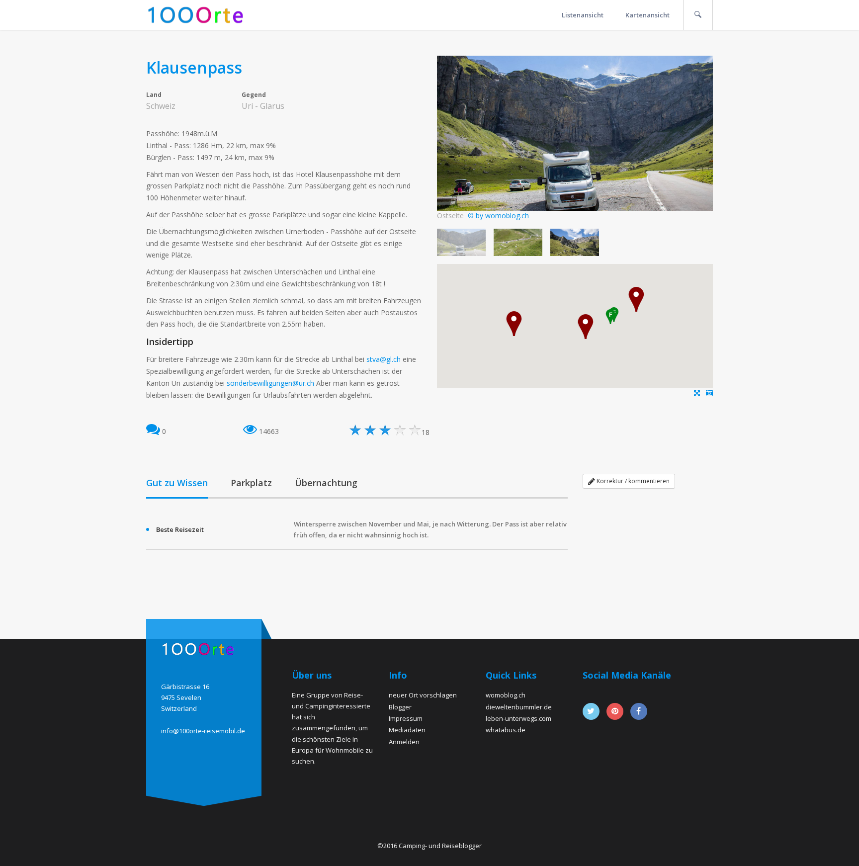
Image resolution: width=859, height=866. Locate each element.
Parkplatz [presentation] (251, 483)
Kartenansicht (647, 14)
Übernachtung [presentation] (326, 483)
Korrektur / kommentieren (632, 481)
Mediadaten (407, 729)
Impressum (406, 718)
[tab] (177, 483)
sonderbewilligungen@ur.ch (270, 383)
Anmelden (404, 741)
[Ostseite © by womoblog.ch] (709, 393)
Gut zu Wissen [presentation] (177, 483)
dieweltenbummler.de (519, 706)
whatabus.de (505, 729)
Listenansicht (582, 14)
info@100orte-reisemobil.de (203, 730)
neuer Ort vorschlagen (423, 695)
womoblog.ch (505, 695)
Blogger (400, 706)
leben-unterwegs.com (518, 718)
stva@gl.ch (383, 359)
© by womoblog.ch (498, 215)
